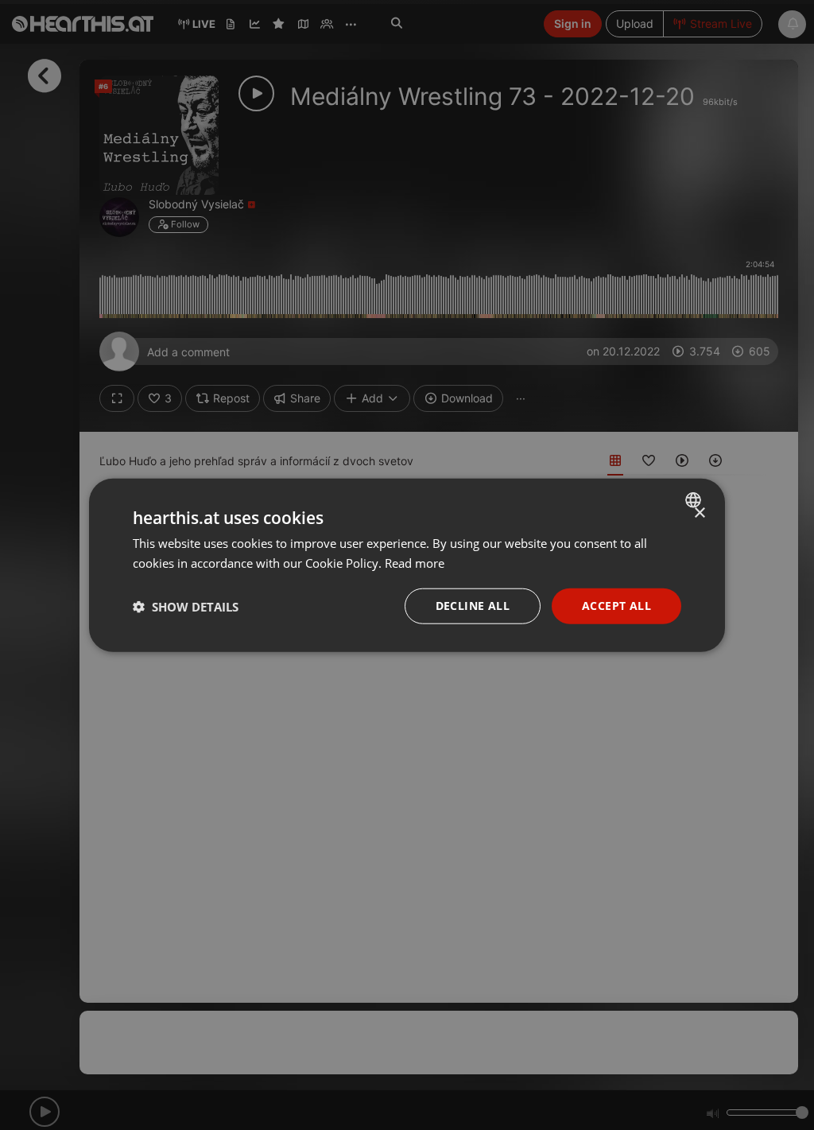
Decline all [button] (473, 605)
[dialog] (407, 565)
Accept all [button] (616, 605)
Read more (414, 562)
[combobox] (695, 499)
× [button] (699, 512)
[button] (185, 606)
